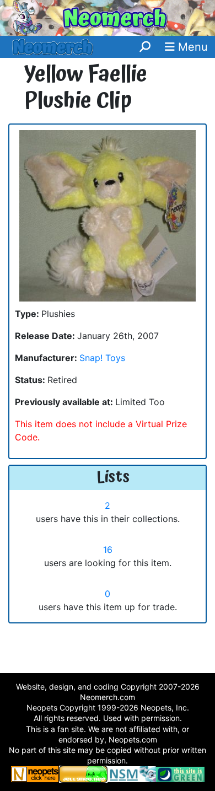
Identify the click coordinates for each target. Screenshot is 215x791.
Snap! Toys (102, 357)
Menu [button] (191, 46)
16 (107, 549)
